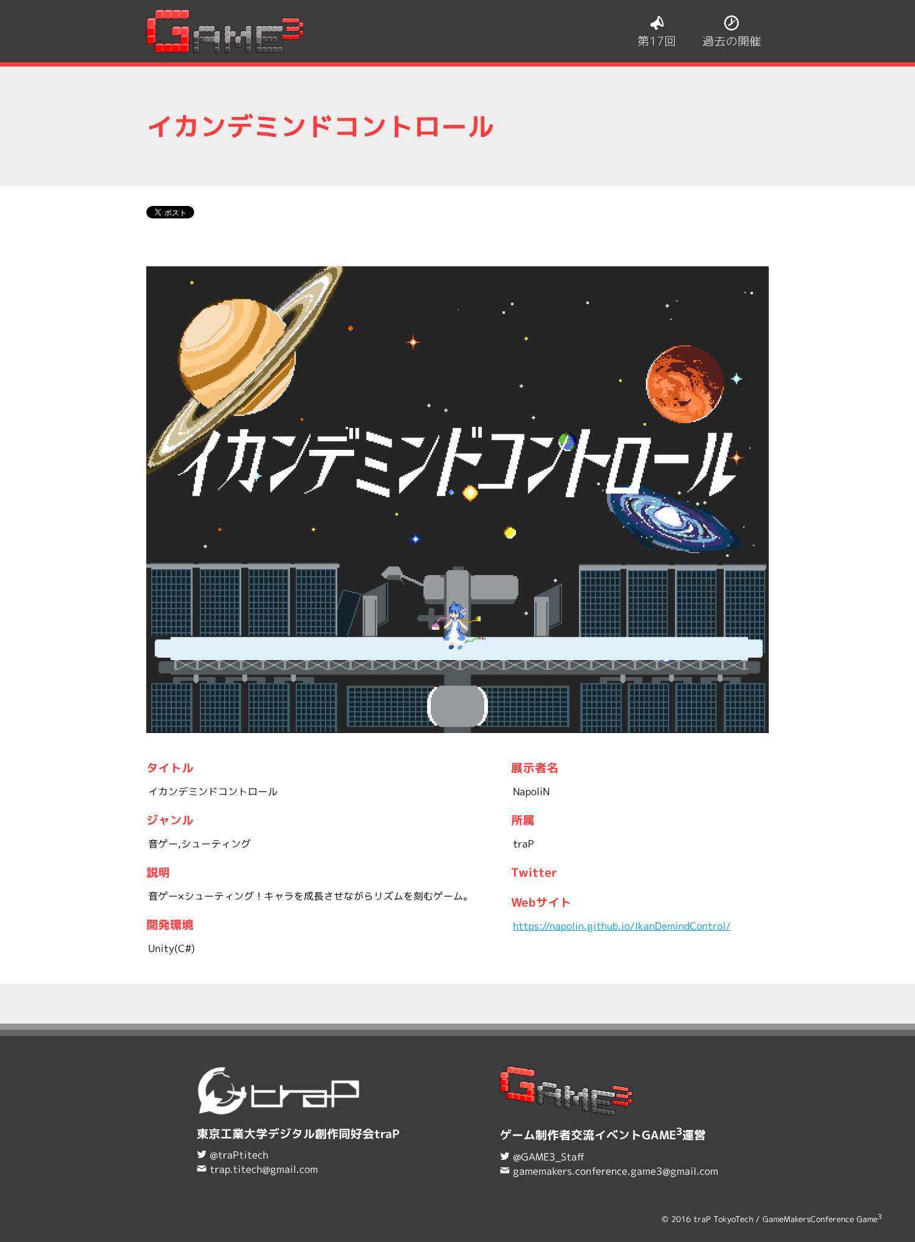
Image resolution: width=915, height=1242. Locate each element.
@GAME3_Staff (549, 1157)
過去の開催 (731, 40)
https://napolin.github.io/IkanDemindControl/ (622, 926)
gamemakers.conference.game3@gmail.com (615, 1171)
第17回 (656, 40)
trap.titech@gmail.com (264, 1169)
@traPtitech (239, 1155)
